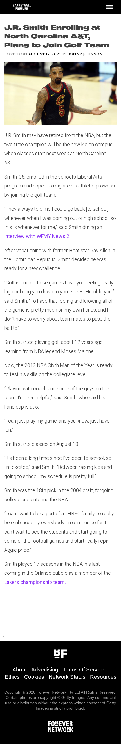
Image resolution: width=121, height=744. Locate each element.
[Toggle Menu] (109, 7)
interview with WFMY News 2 (36, 236)
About (19, 670)
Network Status (67, 677)
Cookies (34, 677)
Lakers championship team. (35, 582)
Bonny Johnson (85, 54)
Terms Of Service (83, 670)
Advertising (44, 670)
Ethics (12, 677)
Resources (103, 677)
